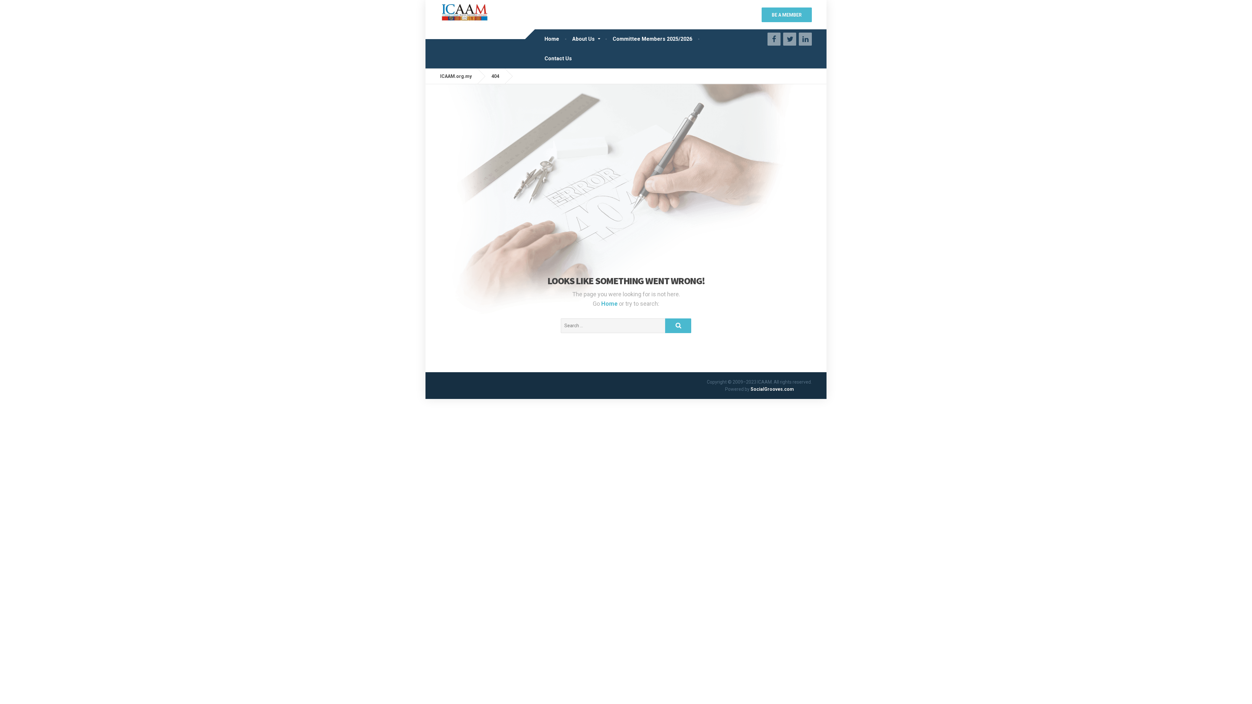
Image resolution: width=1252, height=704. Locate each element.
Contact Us (558, 58)
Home (551, 39)
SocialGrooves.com (772, 389)
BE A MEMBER (787, 15)
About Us (583, 39)
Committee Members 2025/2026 (652, 39)
